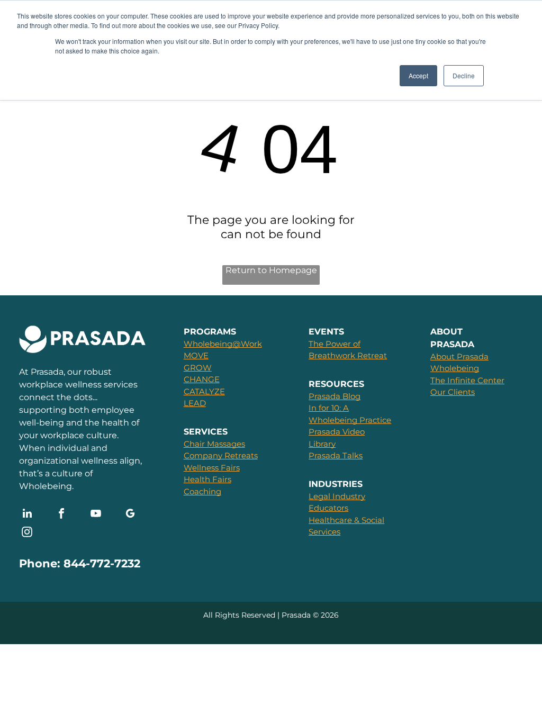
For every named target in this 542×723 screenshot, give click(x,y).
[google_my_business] (130, 514)
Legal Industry (337, 496)
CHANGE (202, 379)
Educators (328, 508)
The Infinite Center (467, 380)
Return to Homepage (271, 270)
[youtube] (96, 514)
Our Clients (452, 392)
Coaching (202, 491)
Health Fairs (207, 479)
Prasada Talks (336, 455)
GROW (198, 368)
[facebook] (61, 514)
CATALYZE (204, 391)
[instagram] (27, 533)
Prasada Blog (334, 396)
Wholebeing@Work (223, 344)
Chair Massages (214, 444)
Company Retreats (221, 455)
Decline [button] (464, 75)
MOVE (196, 355)
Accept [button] (418, 75)
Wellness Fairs (212, 468)
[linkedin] (27, 514)
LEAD (195, 403)
